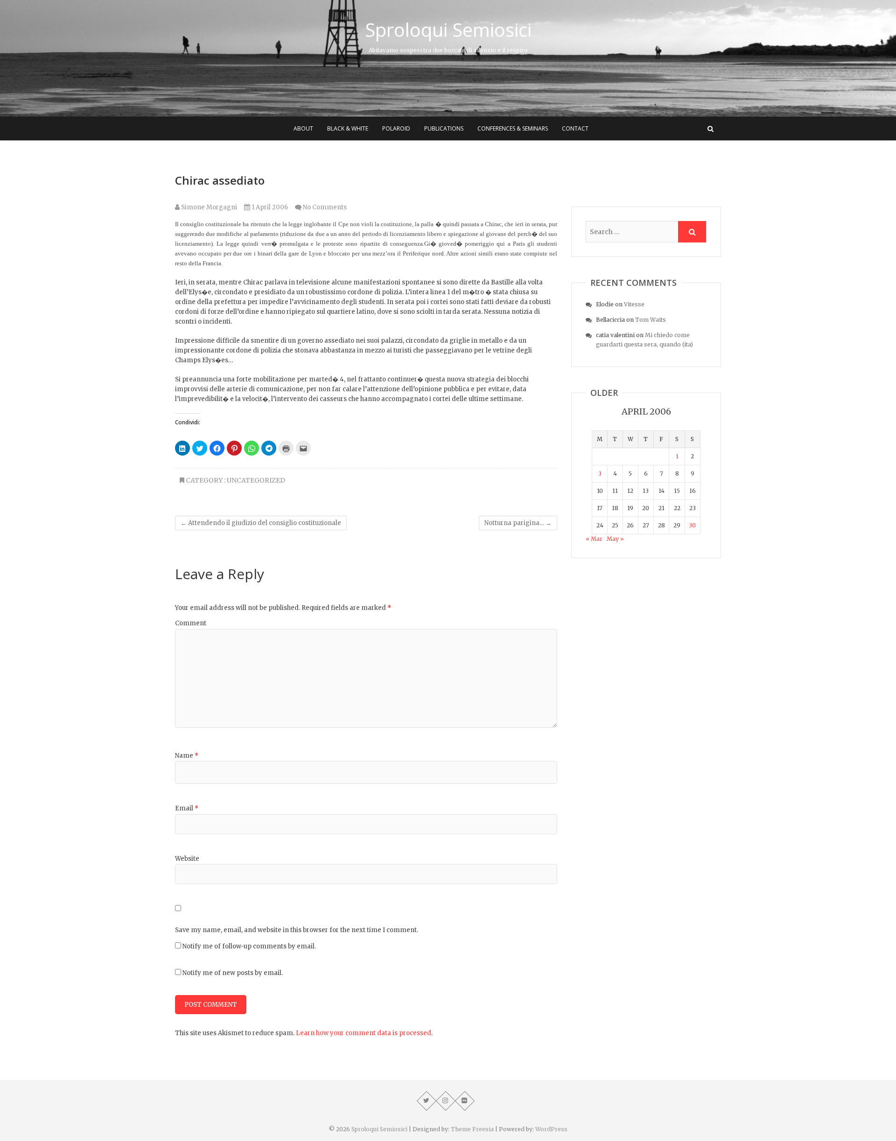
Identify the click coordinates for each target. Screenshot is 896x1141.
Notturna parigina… (518, 523)
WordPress (551, 1129)
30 (692, 525)
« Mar (594, 538)
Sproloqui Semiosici (448, 30)
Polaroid (396, 128)
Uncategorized (256, 480)
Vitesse (634, 304)
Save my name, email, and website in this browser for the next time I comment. (296, 930)
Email (186, 808)
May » (615, 538)
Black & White (347, 128)
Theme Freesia (472, 1129)
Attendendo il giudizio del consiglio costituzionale (261, 523)
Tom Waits (650, 319)
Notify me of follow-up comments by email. (249, 946)
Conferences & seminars (512, 128)
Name (186, 756)
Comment (190, 623)
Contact (575, 128)
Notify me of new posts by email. (232, 973)
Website (187, 859)
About (303, 128)
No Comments (325, 207)
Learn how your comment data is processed (363, 1033)
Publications (443, 128)
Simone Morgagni (208, 207)
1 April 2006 (269, 207)
